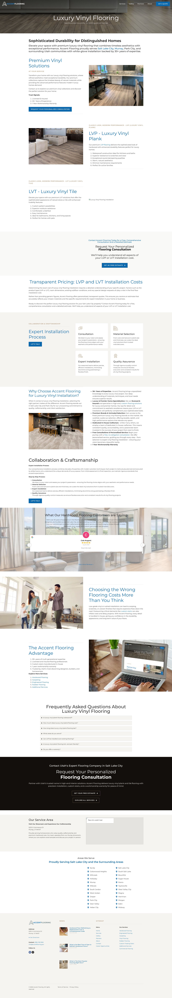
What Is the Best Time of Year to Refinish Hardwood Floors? (80, 945)
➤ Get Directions (34, 937)
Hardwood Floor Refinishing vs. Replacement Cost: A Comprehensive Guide (80, 929)
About (150, 4)
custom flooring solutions (131, 403)
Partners (141, 4)
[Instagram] (33, 952)
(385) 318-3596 (39, 942)
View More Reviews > (86, 564)
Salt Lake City (106, 48)
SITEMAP (100, 921)
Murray (119, 48)
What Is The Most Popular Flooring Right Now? (78, 962)
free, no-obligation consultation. (117, 435)
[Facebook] (30, 952)
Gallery (131, 4)
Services (122, 4)
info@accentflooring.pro (36, 944)
